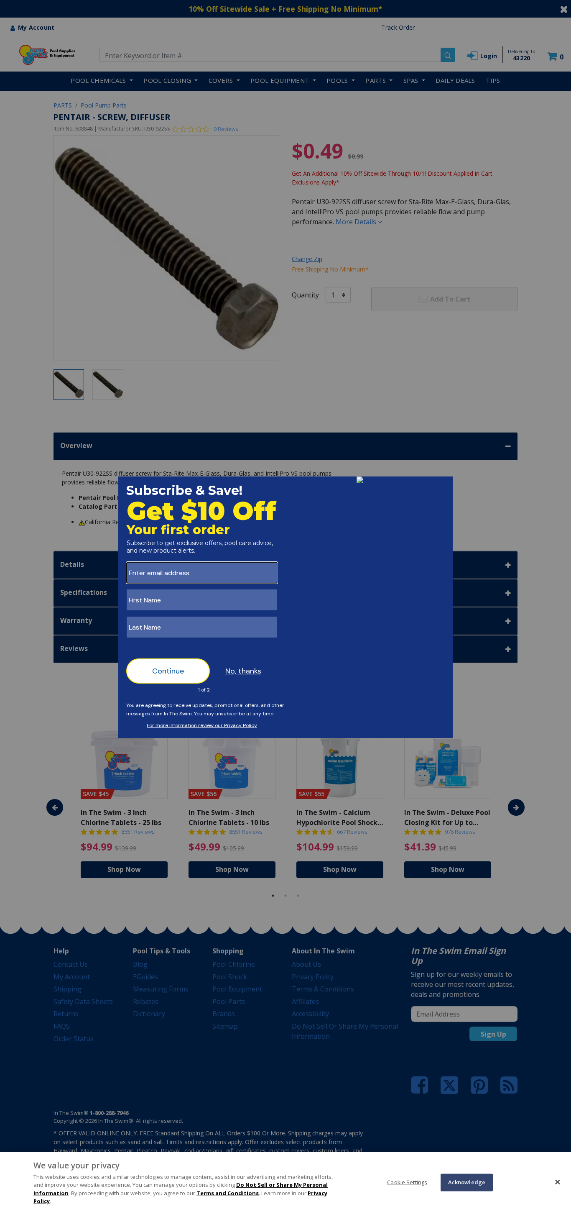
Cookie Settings (407, 1182)
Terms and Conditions (227, 1193)
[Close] (557, 1182)
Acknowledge (466, 1182)
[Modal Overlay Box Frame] (285, 607)
